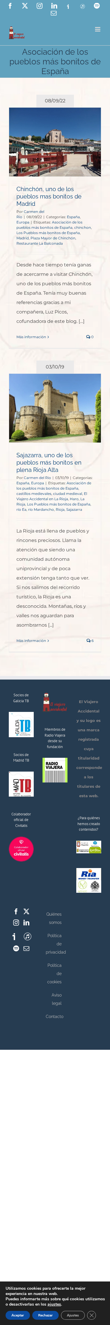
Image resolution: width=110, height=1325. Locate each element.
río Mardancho (41, 509)
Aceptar (17, 1315)
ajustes (54, 1304)
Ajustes (73, 1315)
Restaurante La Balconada (39, 243)
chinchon (82, 227)
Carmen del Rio (37, 477)
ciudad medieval (67, 493)
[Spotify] (16, 949)
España (73, 217)
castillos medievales (33, 493)
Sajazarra (74, 509)
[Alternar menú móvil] (98, 29)
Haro (74, 499)
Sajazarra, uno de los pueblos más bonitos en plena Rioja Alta (49, 462)
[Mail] (26, 949)
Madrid (22, 238)
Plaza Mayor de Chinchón (53, 238)
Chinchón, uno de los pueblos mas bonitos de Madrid (49, 196)
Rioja (60, 509)
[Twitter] (26, 912)
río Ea (21, 509)
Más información (31, 337)
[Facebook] (16, 912)
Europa (22, 222)
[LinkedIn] (26, 923)
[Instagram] (16, 923)
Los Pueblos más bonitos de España (48, 233)
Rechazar (45, 1315)
